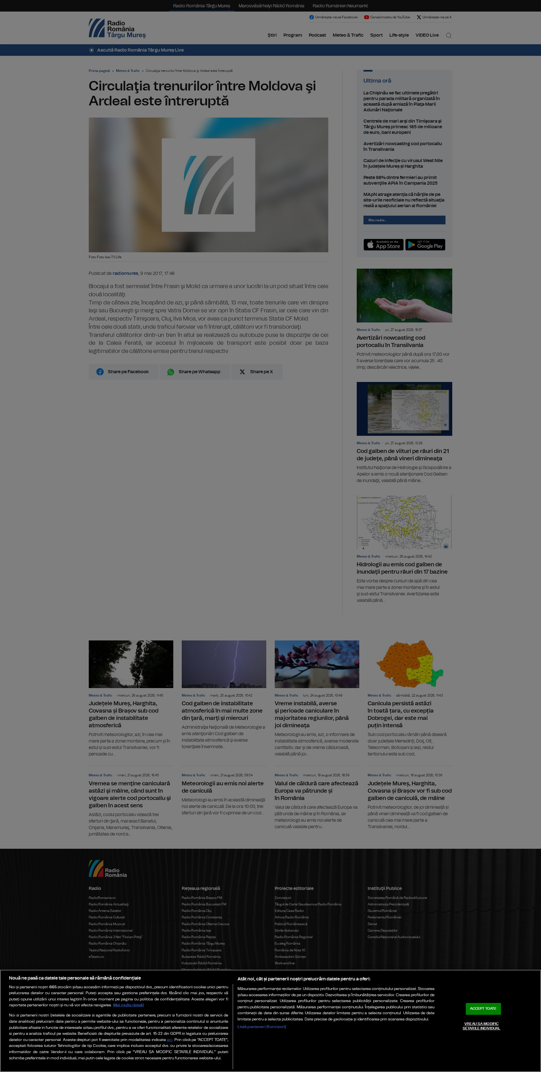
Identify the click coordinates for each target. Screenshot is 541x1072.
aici (169, 1040)
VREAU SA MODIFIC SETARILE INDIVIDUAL (481, 1026)
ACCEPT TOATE (483, 1009)
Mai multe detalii (128, 1005)
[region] (270, 1021)
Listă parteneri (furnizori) (262, 1027)
